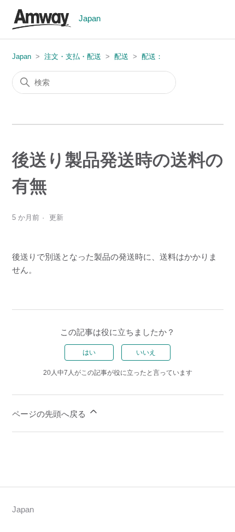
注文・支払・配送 (72, 56)
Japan (21, 56)
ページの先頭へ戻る (50, 414)
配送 (121, 56)
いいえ (146, 352)
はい (89, 352)
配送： (152, 56)
